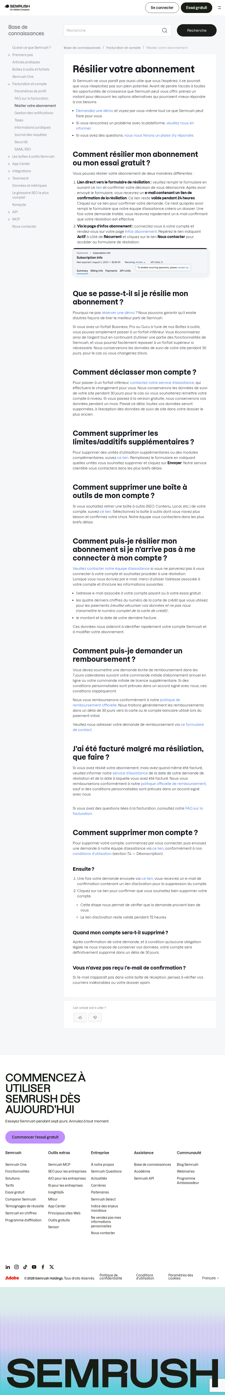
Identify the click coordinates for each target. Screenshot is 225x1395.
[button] (95, 1017)
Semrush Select (103, 1199)
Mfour (53, 1199)
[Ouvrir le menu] (219, 8)
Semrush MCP (59, 1164)
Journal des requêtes (31, 135)
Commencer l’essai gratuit (35, 1137)
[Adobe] (12, 1278)
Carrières (98, 1185)
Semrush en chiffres (21, 1213)
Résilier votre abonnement (35, 106)
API (15, 212)
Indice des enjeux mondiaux (104, 1208)
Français (209, 1278)
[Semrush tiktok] (25, 1267)
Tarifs (9, 1185)
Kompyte (19, 205)
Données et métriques (29, 185)
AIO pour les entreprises (67, 1178)
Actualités (99, 1178)
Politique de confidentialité (111, 1277)
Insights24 (56, 1192)
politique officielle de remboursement (173, 784)
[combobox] (111, 30)
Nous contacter (24, 226)
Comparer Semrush (20, 1199)
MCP (16, 219)
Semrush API (144, 1178)
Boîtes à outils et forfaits (30, 69)
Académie (142, 1171)
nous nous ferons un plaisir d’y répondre (158, 135)
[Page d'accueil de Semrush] (17, 8)
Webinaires (186, 1171)
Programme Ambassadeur (188, 1181)
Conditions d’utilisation (145, 1277)
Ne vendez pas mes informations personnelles (106, 1222)
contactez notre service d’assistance (162, 383)
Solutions (12, 1178)
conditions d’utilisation (92, 854)
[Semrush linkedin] (7, 1267)
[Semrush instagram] (16, 1267)
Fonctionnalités (17, 1171)
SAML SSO (23, 149)
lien (99, 187)
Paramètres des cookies (180, 1277)
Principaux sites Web (64, 1213)
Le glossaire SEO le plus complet (30, 195)
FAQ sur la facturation (31, 98)
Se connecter (162, 8)
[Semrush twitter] (51, 1267)
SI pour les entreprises (65, 1185)
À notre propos (102, 1164)
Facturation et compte (29, 84)
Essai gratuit (196, 8)
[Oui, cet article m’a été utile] (80, 1017)
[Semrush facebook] (42, 1267)
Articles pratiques (26, 62)
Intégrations (21, 171)
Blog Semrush (187, 1164)
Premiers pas (22, 55)
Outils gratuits (59, 1220)
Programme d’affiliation (23, 1220)
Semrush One (23, 77)
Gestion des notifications (34, 113)
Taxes (19, 120)
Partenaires (100, 1192)
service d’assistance (130, 773)
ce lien (123, 458)
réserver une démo (118, 313)
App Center (21, 164)
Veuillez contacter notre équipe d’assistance (111, 568)
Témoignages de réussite (24, 1206)
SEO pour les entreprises (67, 1171)
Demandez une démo (94, 111)
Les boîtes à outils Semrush (33, 156)
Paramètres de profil (30, 91)
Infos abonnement (141, 231)
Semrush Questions (106, 1171)
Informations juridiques (33, 127)
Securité (21, 142)
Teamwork (20, 178)
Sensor (53, 1227)
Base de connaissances (82, 47)
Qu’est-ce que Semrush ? (31, 47)
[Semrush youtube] (34, 1267)
